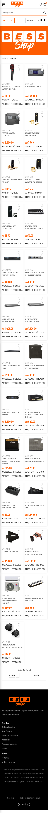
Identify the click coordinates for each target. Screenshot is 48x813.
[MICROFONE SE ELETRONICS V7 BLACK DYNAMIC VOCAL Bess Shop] (12, 72)
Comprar (12, 78)
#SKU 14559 (29, 270)
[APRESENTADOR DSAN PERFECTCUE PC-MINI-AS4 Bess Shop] (36, 537)
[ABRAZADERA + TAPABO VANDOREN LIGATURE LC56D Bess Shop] (36, 165)
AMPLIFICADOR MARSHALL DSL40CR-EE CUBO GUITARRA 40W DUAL (10, 461)
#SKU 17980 (29, 502)
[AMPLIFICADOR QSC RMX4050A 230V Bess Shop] (36, 491)
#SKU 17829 (29, 84)
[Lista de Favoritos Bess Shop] (40, 4)
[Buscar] (44, 12)
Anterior (12, 675)
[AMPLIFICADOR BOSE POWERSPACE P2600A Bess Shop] (12, 305)
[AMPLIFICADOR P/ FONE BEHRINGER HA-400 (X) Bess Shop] (12, 491)
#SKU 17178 (6, 177)
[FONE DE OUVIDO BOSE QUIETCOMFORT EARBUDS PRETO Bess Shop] (12, 630)
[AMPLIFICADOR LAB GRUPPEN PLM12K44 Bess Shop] (12, 398)
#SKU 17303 (6, 409)
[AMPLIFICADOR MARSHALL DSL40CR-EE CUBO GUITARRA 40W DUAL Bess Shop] (12, 444)
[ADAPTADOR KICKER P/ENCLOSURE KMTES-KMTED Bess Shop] (36, 212)
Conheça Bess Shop (8, 727)
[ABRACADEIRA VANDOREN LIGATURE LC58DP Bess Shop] (36, 119)
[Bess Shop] (18, 4)
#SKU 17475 (29, 595)
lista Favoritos (9, 762)
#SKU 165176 (6, 270)
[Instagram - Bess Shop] (24, 804)
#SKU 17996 (6, 363)
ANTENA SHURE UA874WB (10, 552)
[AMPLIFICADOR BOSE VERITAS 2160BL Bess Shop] (12, 351)
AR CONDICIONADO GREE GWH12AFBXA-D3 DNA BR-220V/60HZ (9, 600)
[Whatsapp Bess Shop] (28, 804)
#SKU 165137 (29, 316)
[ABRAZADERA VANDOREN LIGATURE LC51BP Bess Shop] (12, 212)
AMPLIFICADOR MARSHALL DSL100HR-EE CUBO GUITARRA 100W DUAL (34, 414)
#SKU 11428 (6, 642)
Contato (4, 748)
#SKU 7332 (29, 549)
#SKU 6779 (6, 502)
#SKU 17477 (29, 409)
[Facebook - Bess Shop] (19, 804)
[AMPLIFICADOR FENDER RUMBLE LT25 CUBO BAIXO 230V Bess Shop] (36, 351)
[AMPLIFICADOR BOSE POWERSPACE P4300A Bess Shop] (36, 305)
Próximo (36, 675)
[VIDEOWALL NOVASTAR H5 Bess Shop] (36, 72)
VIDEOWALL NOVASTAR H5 (33, 87)
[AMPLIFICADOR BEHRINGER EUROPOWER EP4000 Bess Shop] (12, 258)
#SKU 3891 (5, 595)
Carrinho (7, 757)
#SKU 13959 (6, 549)
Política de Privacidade (10, 735)
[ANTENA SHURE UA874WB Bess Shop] (12, 537)
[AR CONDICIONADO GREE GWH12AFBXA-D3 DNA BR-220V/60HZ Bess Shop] (12, 584)
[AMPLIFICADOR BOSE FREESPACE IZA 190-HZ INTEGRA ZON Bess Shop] (36, 258)
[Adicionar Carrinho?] (19, 66)
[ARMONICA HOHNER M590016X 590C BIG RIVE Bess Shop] (36, 584)
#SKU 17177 (29, 130)
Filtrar (6, 20)
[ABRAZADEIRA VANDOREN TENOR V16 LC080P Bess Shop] (12, 165)
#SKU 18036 (6, 84)
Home (4, 58)
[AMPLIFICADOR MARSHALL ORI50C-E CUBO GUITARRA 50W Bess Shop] (36, 444)
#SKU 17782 (29, 223)
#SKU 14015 (6, 316)
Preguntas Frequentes (9, 744)
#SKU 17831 (6, 130)
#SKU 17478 (6, 456)
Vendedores (6, 739)
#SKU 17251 (29, 363)
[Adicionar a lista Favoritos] (19, 69)
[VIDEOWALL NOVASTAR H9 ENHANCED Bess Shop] (12, 119)
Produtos (12, 58)
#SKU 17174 (6, 223)
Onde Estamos (7, 731)
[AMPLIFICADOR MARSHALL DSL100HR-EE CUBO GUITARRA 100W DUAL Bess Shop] (36, 398)
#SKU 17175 (29, 177)
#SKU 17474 (29, 456)
